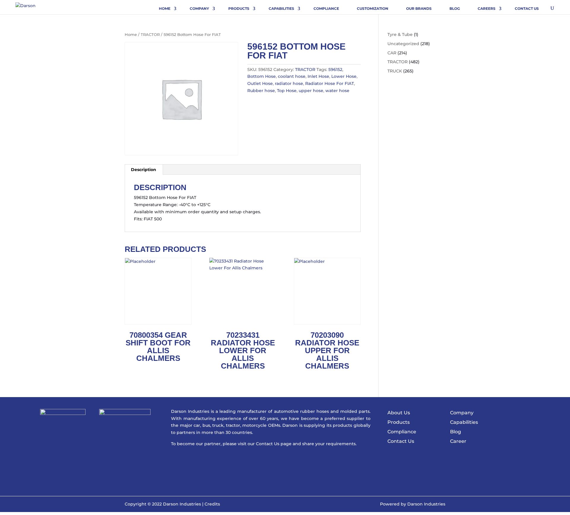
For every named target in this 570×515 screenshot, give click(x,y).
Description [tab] (143, 169)
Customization (372, 8)
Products (238, 8)
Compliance (326, 8)
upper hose (311, 90)
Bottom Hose (261, 76)
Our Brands (419, 8)
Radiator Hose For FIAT (329, 83)
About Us (398, 413)
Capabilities (281, 8)
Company (199, 8)
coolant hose (291, 76)
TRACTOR (150, 34)
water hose (337, 90)
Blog (454, 8)
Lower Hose (344, 76)
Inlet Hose (318, 76)
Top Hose (287, 90)
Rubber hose (261, 90)
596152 (335, 69)
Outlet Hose (260, 83)
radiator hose (289, 83)
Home (164, 8)
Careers (486, 8)
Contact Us (527, 8)
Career (458, 441)
